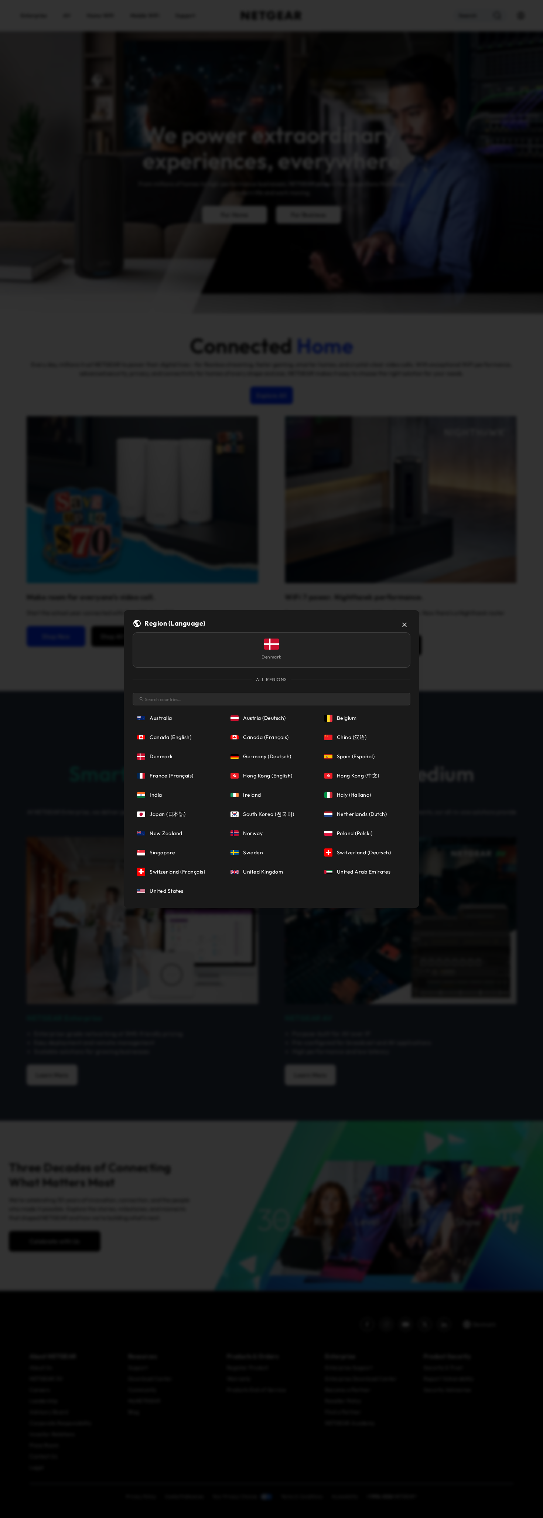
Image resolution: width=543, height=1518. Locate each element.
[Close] (404, 625)
